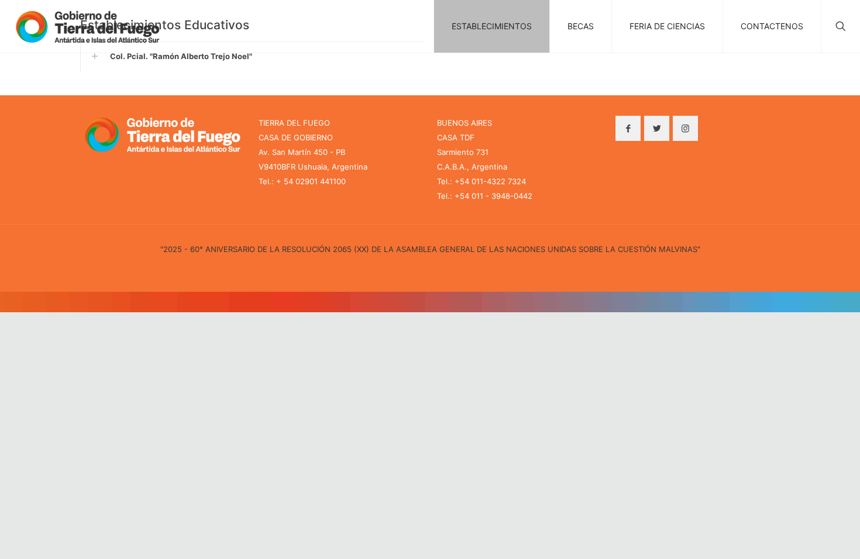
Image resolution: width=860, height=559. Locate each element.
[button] (251, 56)
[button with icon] (628, 128)
